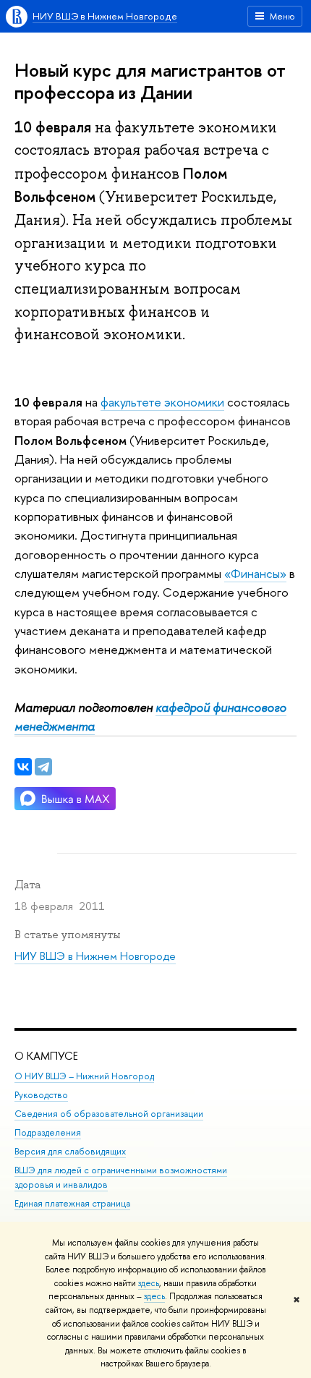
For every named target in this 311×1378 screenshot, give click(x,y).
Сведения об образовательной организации (108, 1113)
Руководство (41, 1095)
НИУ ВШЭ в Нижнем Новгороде (105, 15)
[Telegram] (43, 766)
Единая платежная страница (72, 1203)
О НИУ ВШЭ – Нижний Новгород (84, 1076)
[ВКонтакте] (23, 766)
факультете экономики (162, 402)
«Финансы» (255, 573)
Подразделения (47, 1132)
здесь (148, 1283)
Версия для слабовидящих (70, 1151)
